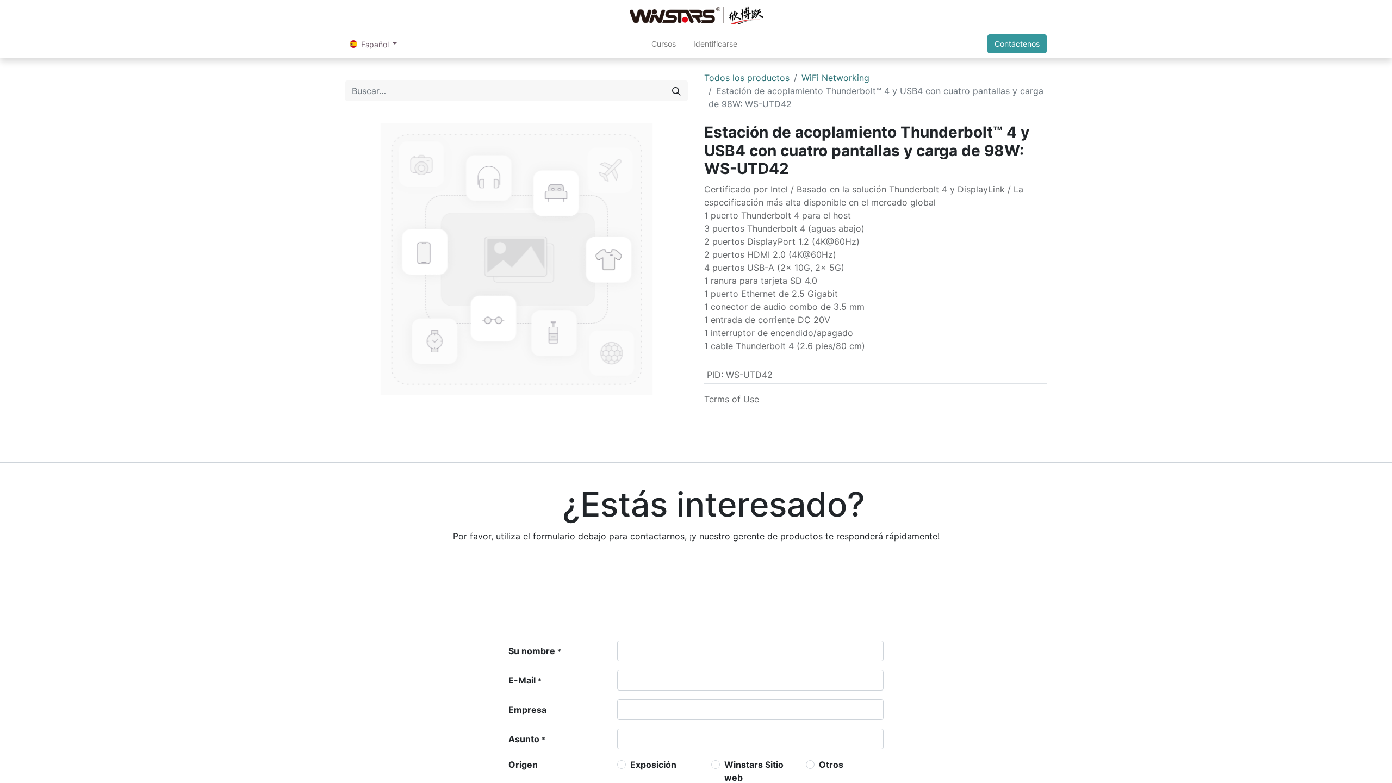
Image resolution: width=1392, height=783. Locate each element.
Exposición (653, 764)
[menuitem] (663, 44)
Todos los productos (747, 77)
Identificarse (715, 43)
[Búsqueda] (676, 90)
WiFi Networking (835, 77)
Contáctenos (1017, 43)
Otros (831, 764)
